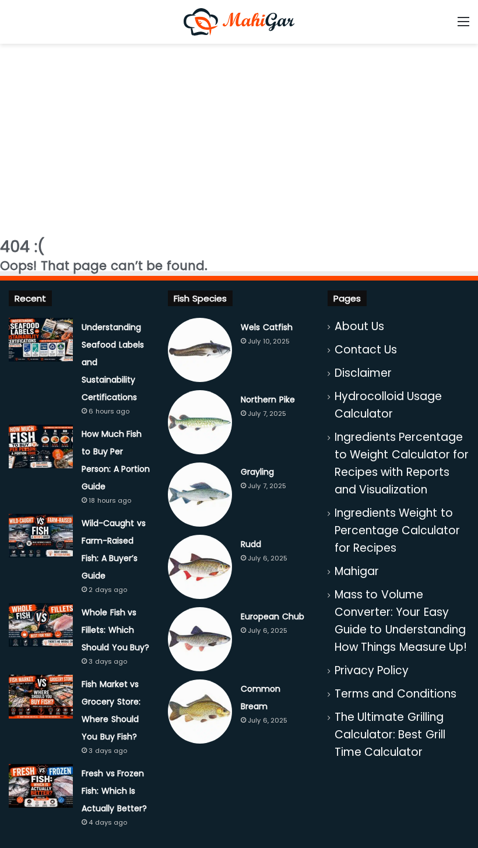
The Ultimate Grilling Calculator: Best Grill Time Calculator (390, 734)
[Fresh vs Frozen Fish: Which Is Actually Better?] (41, 786)
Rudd (251, 544)
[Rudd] (200, 567)
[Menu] (463, 26)
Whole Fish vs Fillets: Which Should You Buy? (115, 630)
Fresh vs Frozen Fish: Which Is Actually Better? (114, 791)
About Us (360, 326)
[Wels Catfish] (200, 350)
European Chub (272, 616)
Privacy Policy (372, 670)
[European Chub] (200, 639)
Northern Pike (268, 399)
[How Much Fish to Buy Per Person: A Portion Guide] (41, 446)
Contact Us (366, 350)
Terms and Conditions (395, 694)
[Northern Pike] (200, 422)
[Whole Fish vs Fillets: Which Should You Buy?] (41, 625)
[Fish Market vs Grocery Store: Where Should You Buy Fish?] (41, 697)
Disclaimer (363, 373)
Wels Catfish (267, 327)
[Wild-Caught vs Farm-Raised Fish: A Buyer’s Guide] (41, 536)
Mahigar (357, 571)
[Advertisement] (239, 137)
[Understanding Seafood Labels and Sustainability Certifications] (41, 340)
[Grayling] (200, 494)
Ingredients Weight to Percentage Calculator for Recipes (398, 530)
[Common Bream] (200, 711)
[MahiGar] (239, 22)
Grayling (257, 472)
